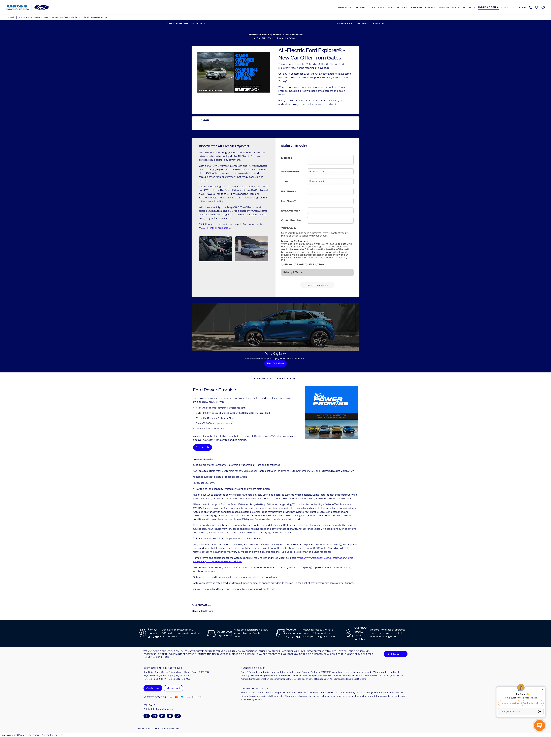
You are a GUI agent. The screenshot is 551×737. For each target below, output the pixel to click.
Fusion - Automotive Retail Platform (158, 728)
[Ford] (41, 7)
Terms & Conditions (154, 651)
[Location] (536, 7)
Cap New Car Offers (59, 17)
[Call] (530, 7)
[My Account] (542, 7)
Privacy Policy (193, 651)
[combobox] (330, 171)
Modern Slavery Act (293, 651)
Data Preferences (316, 651)
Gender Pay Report (269, 651)
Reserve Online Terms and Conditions (235, 651)
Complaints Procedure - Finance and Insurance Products (202, 654)
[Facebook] (146, 715)
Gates (45, 17)
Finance (349, 654)
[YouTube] (169, 715)
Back (12, 17)
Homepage (35, 17)
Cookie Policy (175, 651)
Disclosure (243, 654)
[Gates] (17, 7)
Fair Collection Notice (341, 651)
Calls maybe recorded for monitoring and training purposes (287, 654)
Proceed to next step (317, 284)
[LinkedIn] (162, 715)
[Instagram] (154, 715)
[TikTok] (177, 715)
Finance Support (333, 654)
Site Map (208, 651)
